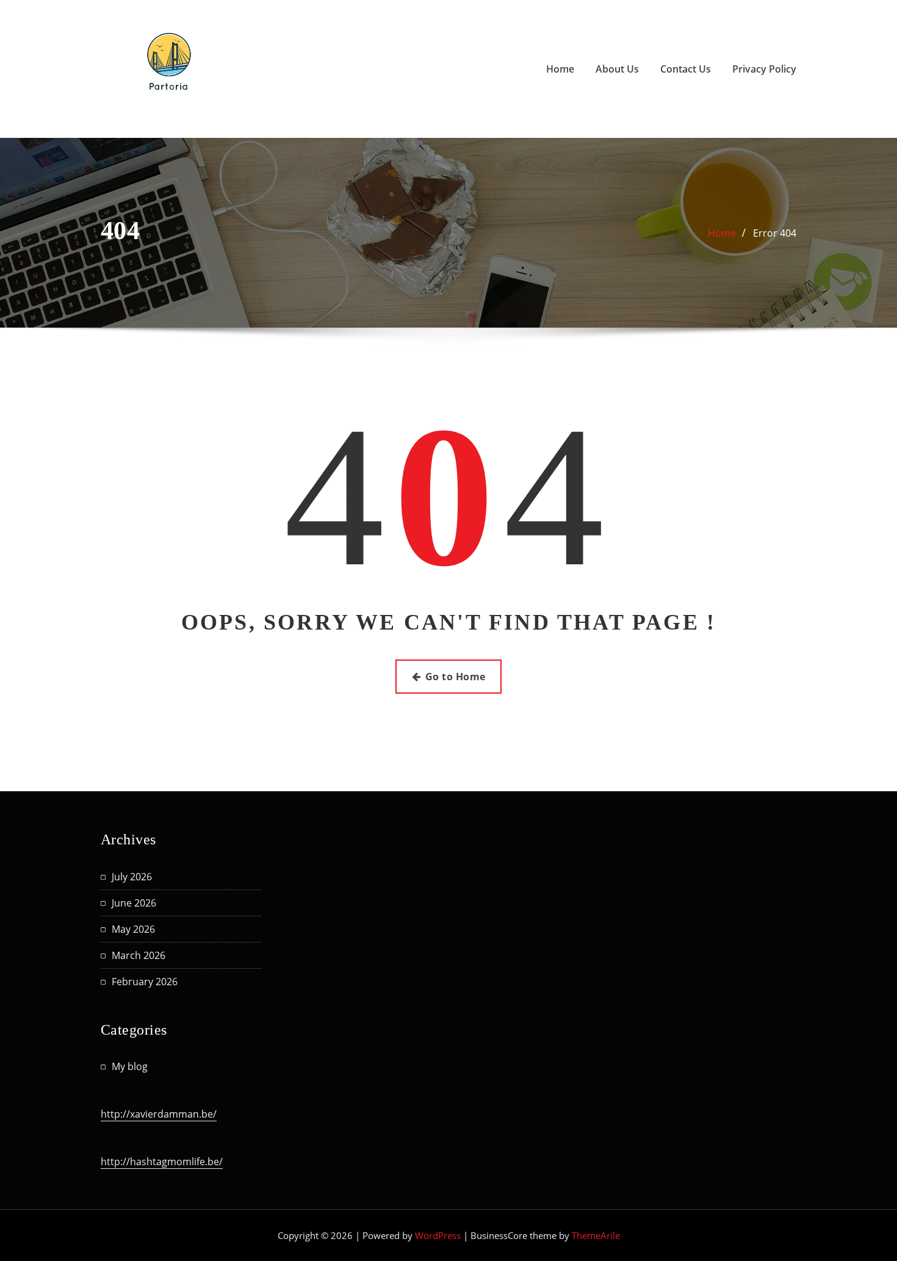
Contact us (685, 69)
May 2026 (133, 929)
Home (560, 69)
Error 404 (774, 233)
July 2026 (132, 876)
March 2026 (138, 955)
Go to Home (455, 676)
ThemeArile (596, 1235)
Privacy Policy (764, 69)
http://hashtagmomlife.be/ (162, 1161)
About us (617, 69)
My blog (130, 1066)
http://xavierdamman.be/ (159, 1114)
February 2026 (145, 981)
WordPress (438, 1235)
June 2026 (134, 903)
